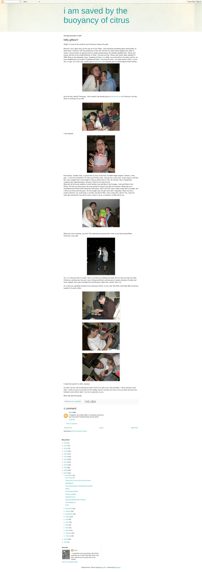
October (68, 511)
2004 (66, 542)
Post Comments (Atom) (79, 431)
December (69, 475)
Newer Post (68, 428)
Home (101, 428)
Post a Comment (72, 424)
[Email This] (86, 401)
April (67, 528)
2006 (66, 539)
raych (75, 550)
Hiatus (67, 489)
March (68, 530)
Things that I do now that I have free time (78, 480)
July (67, 519)
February (69, 533)
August (68, 517)
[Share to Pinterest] (95, 401)
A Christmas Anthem (71, 491)
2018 (66, 443)
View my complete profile (70, 562)
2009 (66, 467)
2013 (66, 456)
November (69, 508)
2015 (66, 451)
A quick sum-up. (70, 497)
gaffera (104, 567)
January (68, 536)
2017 (66, 446)
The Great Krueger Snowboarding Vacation (79, 486)
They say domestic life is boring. (75, 500)
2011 (66, 462)
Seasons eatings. (70, 494)
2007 (66, 473)
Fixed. (67, 505)
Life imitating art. (70, 502)
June (67, 522)
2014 (66, 454)
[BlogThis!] (88, 401)
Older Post (134, 428)
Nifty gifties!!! (69, 483)
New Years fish (70, 478)
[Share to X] (90, 401)
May (67, 525)
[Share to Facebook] (92, 401)
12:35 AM (72, 419)
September (69, 514)
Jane (70, 412)
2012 (66, 459)
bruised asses (116, 96)
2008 (66, 470)
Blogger (117, 567)
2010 (66, 465)
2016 (66, 448)
